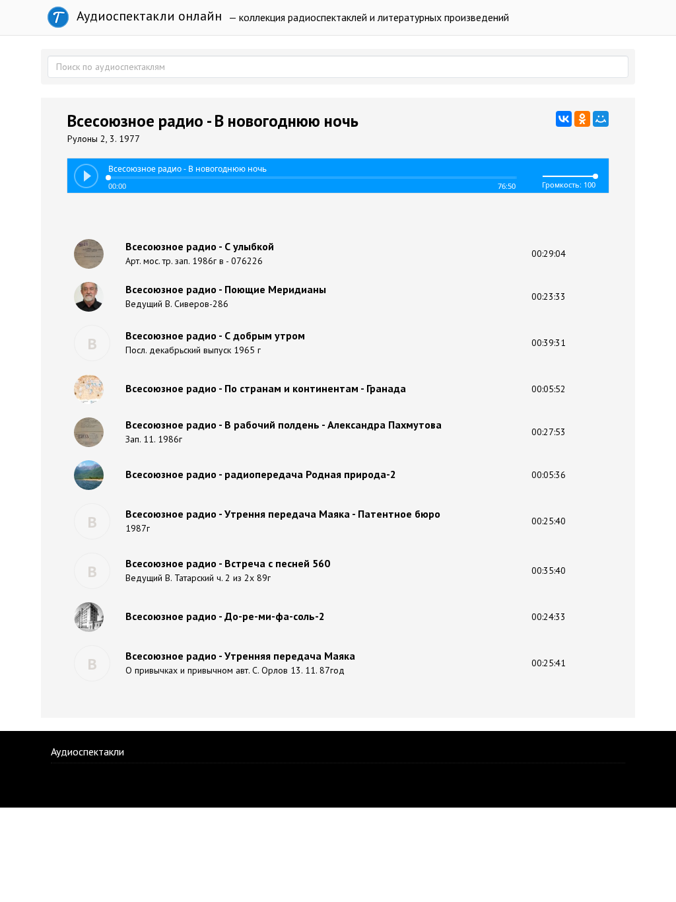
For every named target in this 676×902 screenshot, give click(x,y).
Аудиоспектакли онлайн (147, 15)
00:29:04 (548, 254)
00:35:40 (548, 570)
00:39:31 (548, 343)
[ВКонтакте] (564, 119)
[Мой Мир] (601, 119)
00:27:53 (548, 432)
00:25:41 (548, 663)
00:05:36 (548, 475)
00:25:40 (548, 521)
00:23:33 (548, 296)
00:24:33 (548, 617)
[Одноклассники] (582, 119)
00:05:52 (548, 389)
